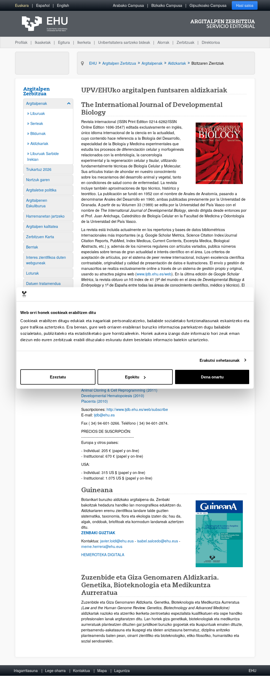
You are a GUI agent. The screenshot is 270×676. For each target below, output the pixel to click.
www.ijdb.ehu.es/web (154, 273)
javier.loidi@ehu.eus (117, 540)
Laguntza (122, 670)
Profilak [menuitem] (21, 42)
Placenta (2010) (94, 401)
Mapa (102, 670)
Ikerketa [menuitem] (84, 42)
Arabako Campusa (128, 5)
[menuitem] (21, 5)
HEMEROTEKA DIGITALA (102, 554)
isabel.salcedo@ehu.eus (157, 540)
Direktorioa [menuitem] (211, 42)
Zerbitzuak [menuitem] (185, 42)
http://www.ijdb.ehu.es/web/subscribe (137, 409)
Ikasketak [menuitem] (43, 42)
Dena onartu (212, 377)
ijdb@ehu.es (104, 414)
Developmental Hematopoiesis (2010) (112, 395)
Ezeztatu (58, 377)
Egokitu (132, 377)
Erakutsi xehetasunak (220, 360)
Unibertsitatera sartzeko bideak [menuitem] (124, 42)
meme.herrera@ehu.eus (101, 546)
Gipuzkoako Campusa (208, 5)
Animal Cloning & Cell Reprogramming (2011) (119, 390)
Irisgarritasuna (26, 670)
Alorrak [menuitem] (163, 42)
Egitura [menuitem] (64, 42)
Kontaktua (81, 670)
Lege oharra (55, 670)
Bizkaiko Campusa (166, 5)
